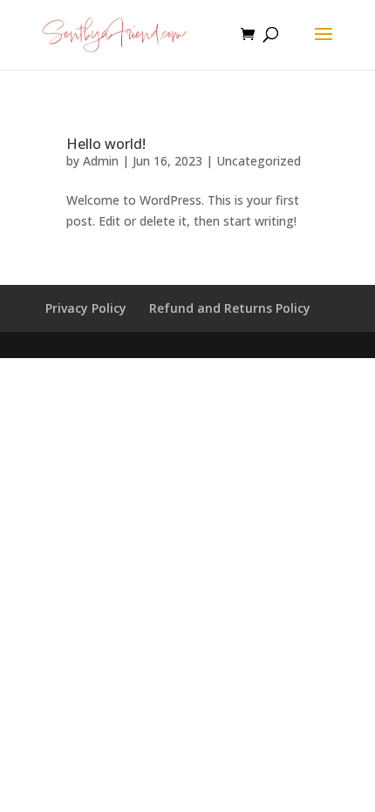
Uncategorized (258, 160)
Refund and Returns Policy (229, 308)
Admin (101, 160)
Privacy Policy (85, 308)
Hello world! (106, 143)
